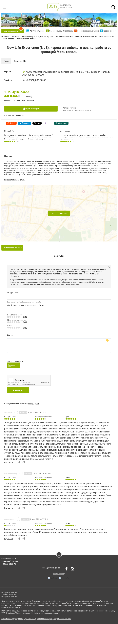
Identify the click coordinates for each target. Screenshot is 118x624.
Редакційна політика (62, 619)
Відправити (18, 390)
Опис (6, 61)
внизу (30, 404)
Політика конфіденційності (12, 619)
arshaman (8, 413)
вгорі (37, 404)
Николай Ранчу (10, 131)
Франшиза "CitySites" (10, 561)
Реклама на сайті (8, 559)
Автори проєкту (59, 574)
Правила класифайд (45, 619)
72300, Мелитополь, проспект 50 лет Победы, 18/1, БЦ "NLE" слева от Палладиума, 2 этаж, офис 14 (67, 73)
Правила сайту (30, 619)
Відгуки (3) (20, 61)
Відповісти (8, 462)
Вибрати (15, 365)
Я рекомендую (32, 108)
